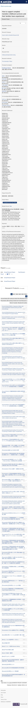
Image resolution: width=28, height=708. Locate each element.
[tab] (14, 288)
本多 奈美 (4, 79)
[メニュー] (26, 2)
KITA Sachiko (5, 102)
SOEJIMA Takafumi (6, 105)
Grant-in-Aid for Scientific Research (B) (10, 35)
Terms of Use (4, 699)
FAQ (2, 694)
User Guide (3, 692)
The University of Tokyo (7, 61)
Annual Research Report (9, 272)
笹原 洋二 (4, 82)
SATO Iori (4, 99)
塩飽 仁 (3, 76)
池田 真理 (4, 91)
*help (11, 206)
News (2, 697)
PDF (9, 274)
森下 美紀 (4, 88)
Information (3, 690)
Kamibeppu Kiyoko (6, 67)
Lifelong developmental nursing (8, 54)
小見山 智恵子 (5, 85)
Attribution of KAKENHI (6, 701)
